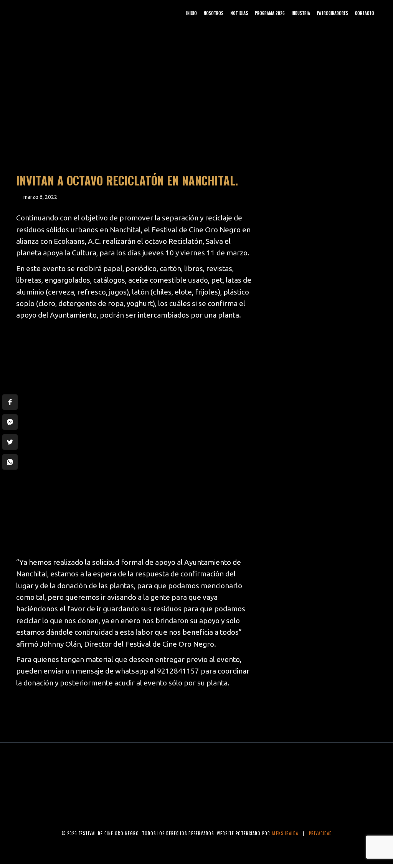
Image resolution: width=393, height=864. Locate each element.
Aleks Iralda (285, 833)
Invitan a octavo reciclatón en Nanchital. (127, 180)
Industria (301, 13)
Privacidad (320, 833)
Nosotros (213, 13)
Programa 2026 (270, 13)
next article (227, 713)
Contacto (364, 13)
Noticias (239, 13)
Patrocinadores (332, 13)
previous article (48, 713)
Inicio (191, 13)
